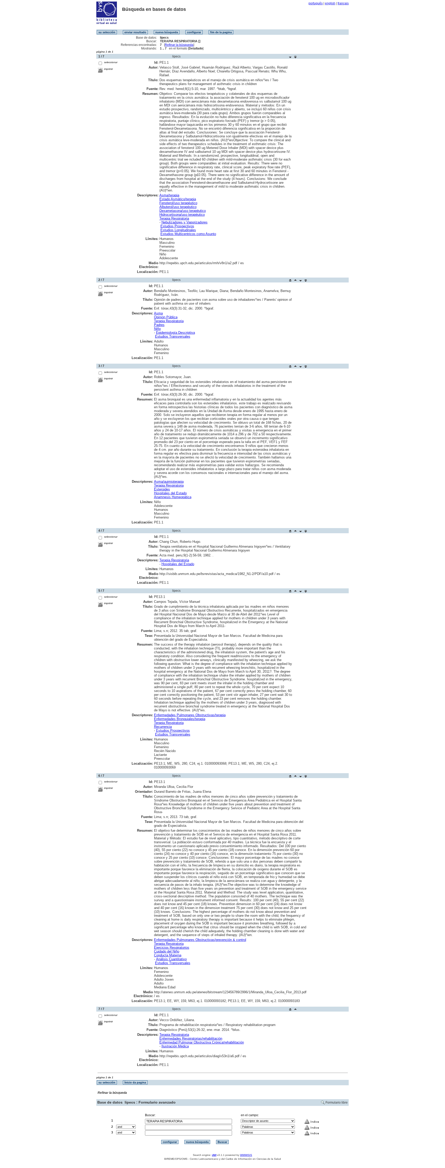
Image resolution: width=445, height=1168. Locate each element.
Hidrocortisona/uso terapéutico (182, 214)
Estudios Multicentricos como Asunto (188, 234)
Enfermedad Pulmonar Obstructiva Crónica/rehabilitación (201, 1042)
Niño (157, 329)
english (330, 3)
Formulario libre (337, 1102)
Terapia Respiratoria (174, 218)
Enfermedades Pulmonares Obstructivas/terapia (190, 715)
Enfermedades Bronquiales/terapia (179, 719)
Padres (159, 325)
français (343, 3)
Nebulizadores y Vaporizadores (184, 222)
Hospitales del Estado (170, 493)
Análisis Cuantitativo (171, 959)
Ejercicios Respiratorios (171, 947)
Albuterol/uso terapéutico (177, 207)
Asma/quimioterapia (169, 481)
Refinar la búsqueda (179, 45)
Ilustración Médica (175, 1046)
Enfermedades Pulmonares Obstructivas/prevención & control (200, 940)
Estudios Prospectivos (177, 226)
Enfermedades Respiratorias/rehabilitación (190, 1038)
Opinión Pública (165, 317)
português (316, 3)
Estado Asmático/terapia (177, 199)
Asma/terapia (169, 195)
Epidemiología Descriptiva (175, 333)
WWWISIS (246, 1155)
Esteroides (162, 489)
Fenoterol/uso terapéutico (178, 203)
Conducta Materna (167, 955)
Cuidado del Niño (166, 951)
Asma (158, 313)
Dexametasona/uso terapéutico (182, 211)
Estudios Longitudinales (178, 230)
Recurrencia (163, 727)
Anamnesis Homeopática (172, 497)
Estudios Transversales (172, 336)
